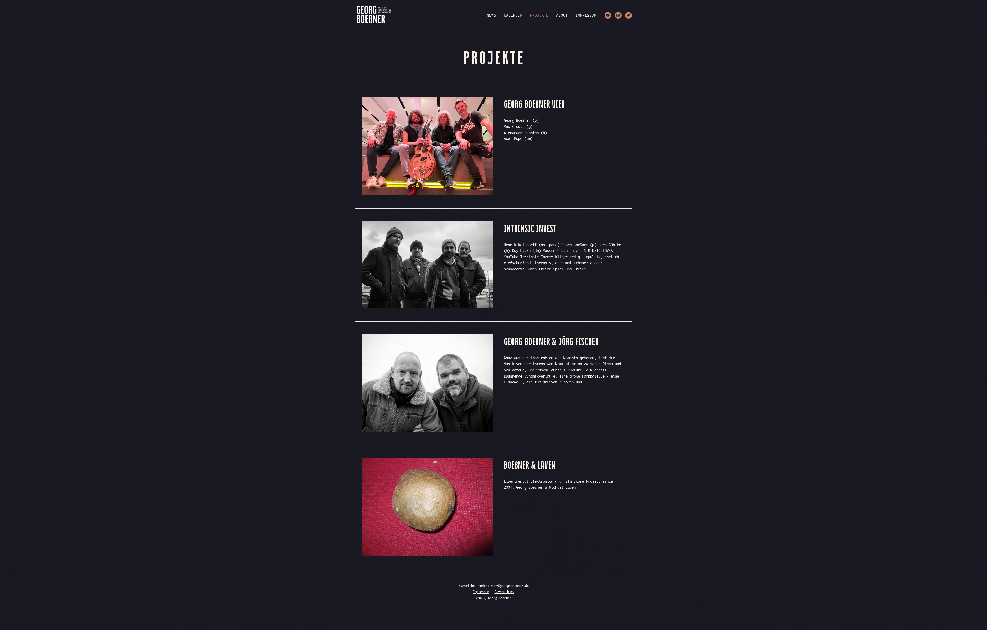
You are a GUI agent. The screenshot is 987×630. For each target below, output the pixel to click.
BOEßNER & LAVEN (529, 465)
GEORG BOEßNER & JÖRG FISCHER (551, 342)
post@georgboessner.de (510, 586)
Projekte (539, 16)
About (562, 16)
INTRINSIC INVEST (530, 229)
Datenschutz (504, 592)
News (491, 16)
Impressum (585, 16)
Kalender (513, 16)
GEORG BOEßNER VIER (534, 105)
